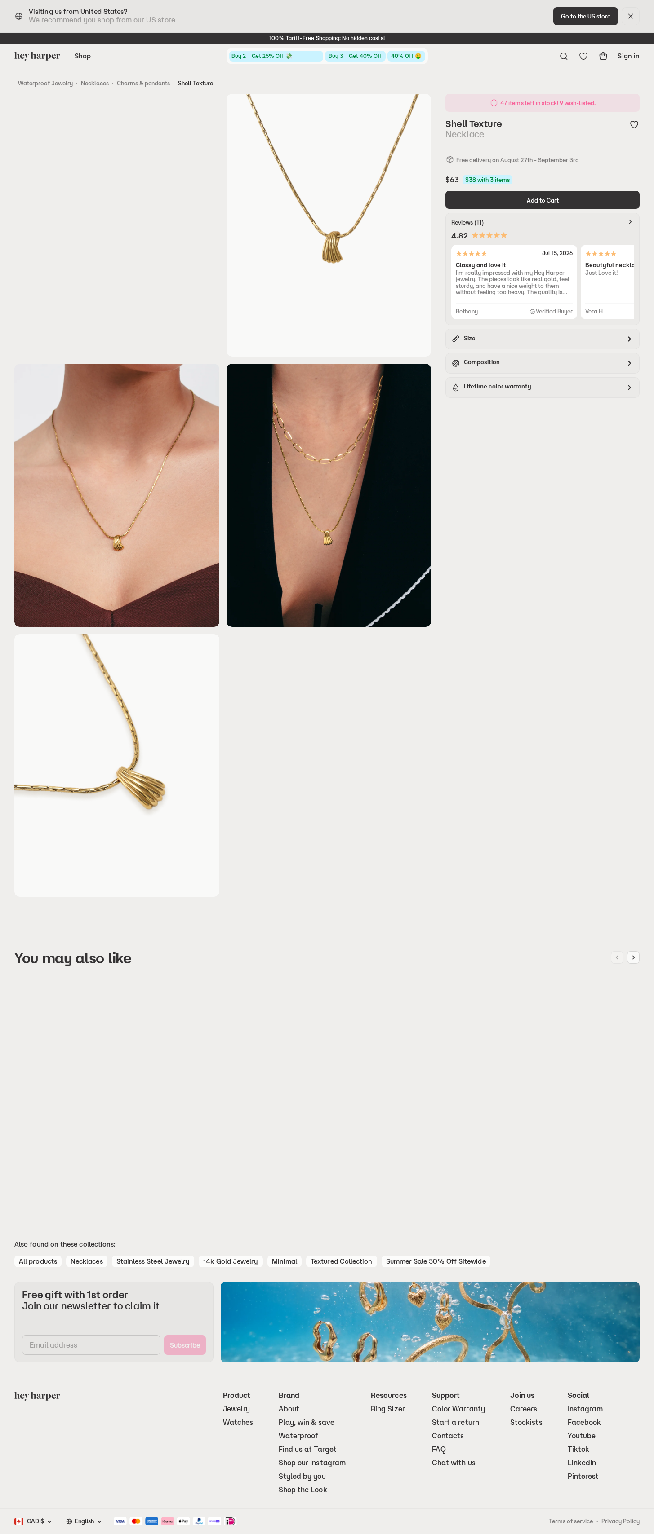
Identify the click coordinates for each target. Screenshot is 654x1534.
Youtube (582, 1436)
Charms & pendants (143, 83)
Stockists (526, 1422)
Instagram (585, 1409)
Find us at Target (308, 1449)
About (289, 1409)
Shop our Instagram (312, 1463)
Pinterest (583, 1476)
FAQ (439, 1449)
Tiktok (578, 1449)
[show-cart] (603, 56)
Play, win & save (306, 1422)
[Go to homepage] (37, 56)
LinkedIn (582, 1463)
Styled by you (302, 1476)
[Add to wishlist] (634, 124)
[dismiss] (631, 16)
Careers (524, 1409)
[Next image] (633, 957)
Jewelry (236, 1409)
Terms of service (571, 1521)
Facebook (584, 1422)
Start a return (455, 1422)
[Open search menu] (563, 56)
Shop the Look (303, 1490)
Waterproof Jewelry (45, 83)
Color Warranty (458, 1409)
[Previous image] (617, 957)
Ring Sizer (388, 1409)
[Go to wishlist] (583, 56)
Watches (238, 1422)
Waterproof (298, 1436)
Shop (83, 56)
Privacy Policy (620, 1521)
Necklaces (95, 83)
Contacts (448, 1436)
